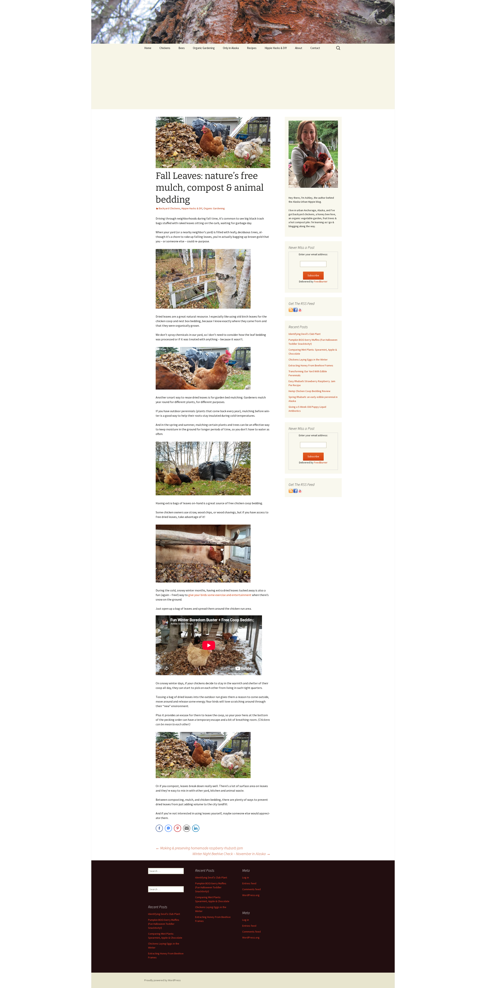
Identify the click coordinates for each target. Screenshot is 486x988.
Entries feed (249, 883)
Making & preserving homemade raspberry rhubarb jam (199, 848)
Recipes (251, 48)
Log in (245, 877)
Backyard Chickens (169, 208)
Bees (181, 48)
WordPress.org (251, 895)
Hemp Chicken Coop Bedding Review (309, 391)
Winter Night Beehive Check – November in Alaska (231, 853)
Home (147, 48)
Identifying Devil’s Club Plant (304, 334)
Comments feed (251, 889)
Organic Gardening (204, 48)
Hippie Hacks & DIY (276, 48)
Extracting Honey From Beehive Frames (311, 365)
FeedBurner (320, 281)
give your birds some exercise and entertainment (220, 595)
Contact (315, 48)
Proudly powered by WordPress (162, 980)
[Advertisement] (243, 80)
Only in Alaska (231, 48)
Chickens (164, 48)
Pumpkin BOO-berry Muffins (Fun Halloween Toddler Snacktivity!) (210, 887)
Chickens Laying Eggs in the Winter (308, 359)
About (298, 48)
